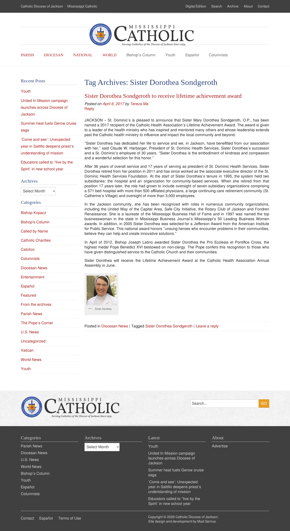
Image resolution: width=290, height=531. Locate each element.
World (110, 55)
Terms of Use (69, 518)
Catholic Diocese (42, 6)
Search (216, 6)
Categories (31, 437)
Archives (92, 437)
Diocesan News (114, 326)
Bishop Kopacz (33, 213)
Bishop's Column (35, 222)
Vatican (27, 350)
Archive (233, 6)
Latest (154, 437)
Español (192, 55)
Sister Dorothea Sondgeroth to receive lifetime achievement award (163, 96)
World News (31, 360)
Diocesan (53, 55)
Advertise (220, 446)
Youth (170, 55)
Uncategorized (33, 341)
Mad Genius (206, 521)
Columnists (218, 55)
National (83, 55)
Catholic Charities (36, 240)
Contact (263, 6)
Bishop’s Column (141, 55)
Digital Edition (196, 6)
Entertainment (32, 277)
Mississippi (82, 6)
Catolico (28, 250)
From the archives (36, 305)
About (248, 6)
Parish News (31, 314)
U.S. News (30, 332)
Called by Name (34, 231)
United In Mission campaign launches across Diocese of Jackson (44, 107)
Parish (27, 55)
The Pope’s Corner (37, 323)
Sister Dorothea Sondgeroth (169, 326)
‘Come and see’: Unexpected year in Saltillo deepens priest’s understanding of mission (47, 146)
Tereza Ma (139, 104)
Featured (28, 295)
